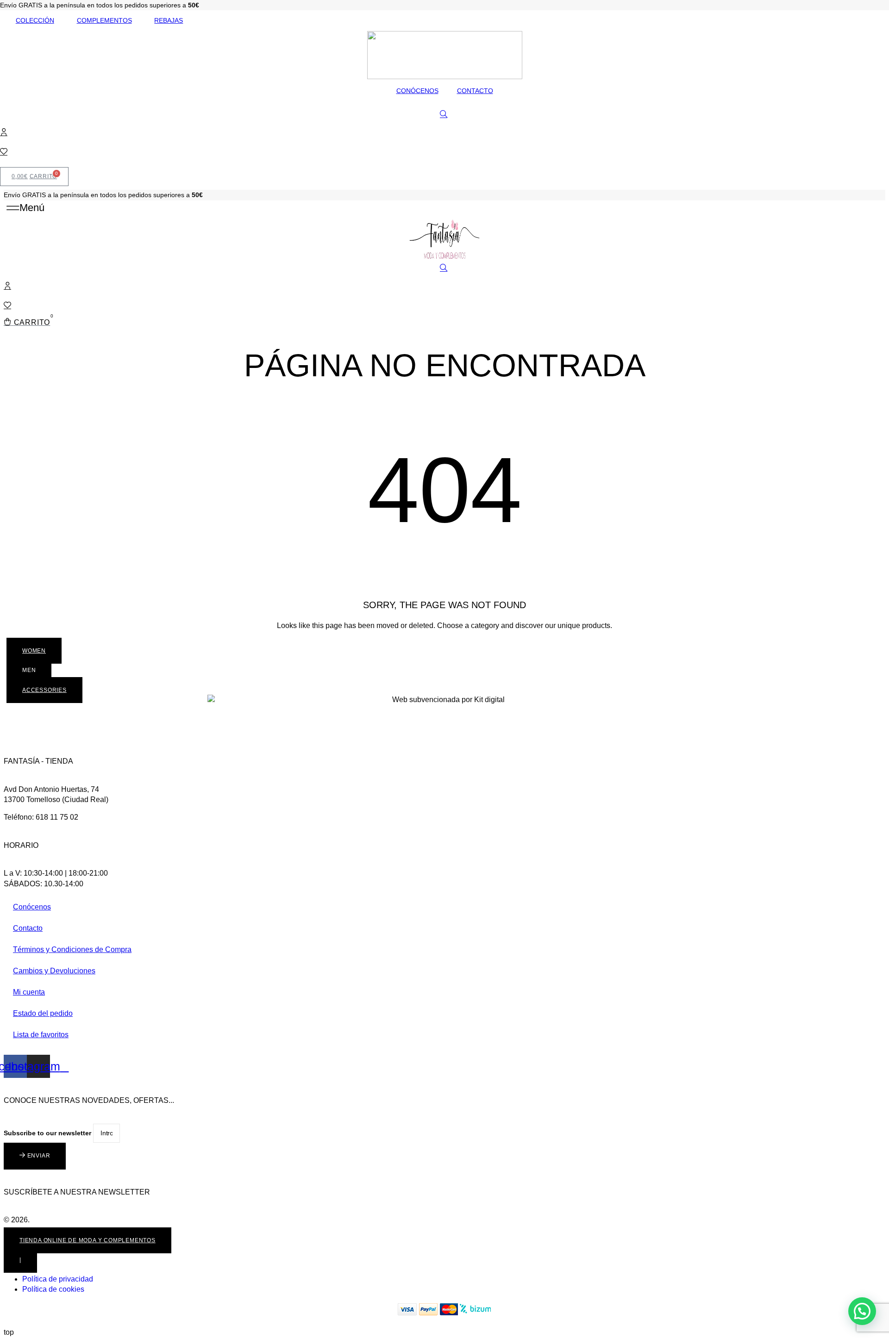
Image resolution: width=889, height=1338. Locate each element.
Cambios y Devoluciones (54, 971)
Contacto (28, 928)
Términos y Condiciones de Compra (72, 949)
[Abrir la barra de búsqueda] (444, 114)
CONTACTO (475, 90)
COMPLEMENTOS (104, 20)
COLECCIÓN (35, 20)
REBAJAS (168, 20)
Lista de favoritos (41, 1035)
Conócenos (32, 907)
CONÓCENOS (417, 90)
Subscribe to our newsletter (48, 1133)
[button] (25, 208)
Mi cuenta (29, 992)
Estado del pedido (43, 1013)
